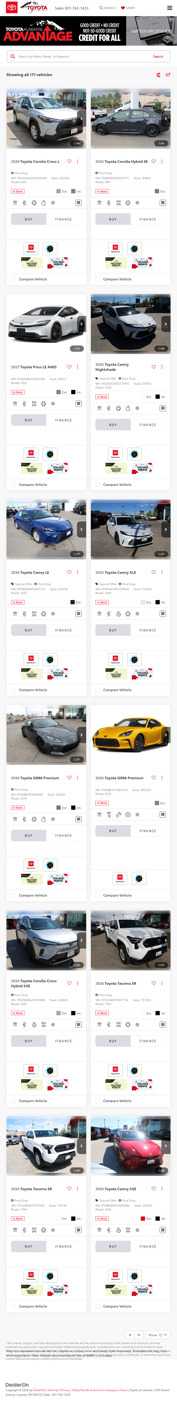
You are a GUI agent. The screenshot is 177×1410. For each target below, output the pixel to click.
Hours (124, 1390)
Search (158, 56)
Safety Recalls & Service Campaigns (95, 1390)
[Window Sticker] (78, 203)
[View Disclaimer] (53, 203)
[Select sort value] (167, 74)
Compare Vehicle (33, 279)
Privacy (65, 1390)
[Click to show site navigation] (169, 8)
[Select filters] (158, 74)
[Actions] (78, 161)
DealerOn (39, 1390)
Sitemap (53, 1390)
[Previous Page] (130, 1335)
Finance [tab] (63, 219)
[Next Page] (138, 1335)
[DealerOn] (17, 1384)
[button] (81, 118)
